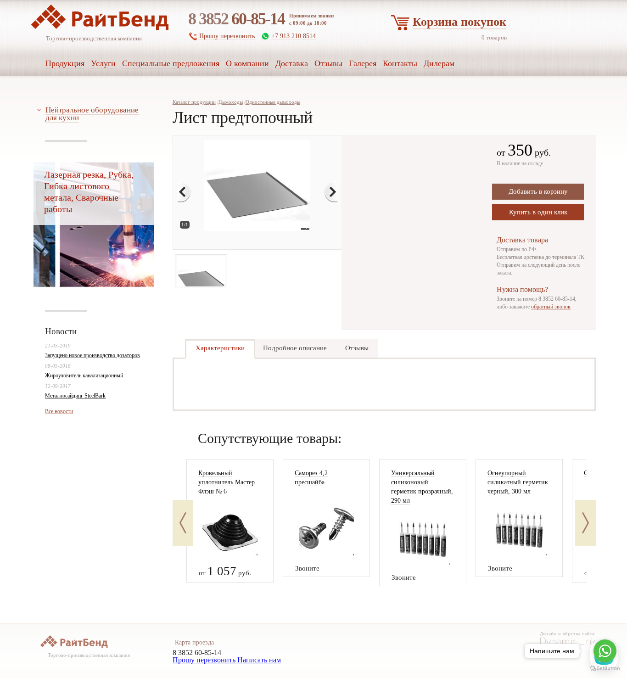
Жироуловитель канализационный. (84, 375)
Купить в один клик (538, 212)
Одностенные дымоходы (273, 102)
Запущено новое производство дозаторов (92, 355)
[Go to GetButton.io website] (605, 669)
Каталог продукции (194, 102)
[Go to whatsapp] (604, 650)
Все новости (59, 411)
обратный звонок (551, 306)
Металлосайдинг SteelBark (75, 395)
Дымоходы (230, 102)
